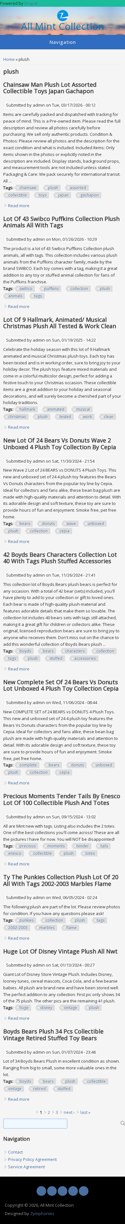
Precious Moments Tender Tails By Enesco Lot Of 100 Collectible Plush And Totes (61, 799)
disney (46, 1007)
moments (56, 846)
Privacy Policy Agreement (32, 1159)
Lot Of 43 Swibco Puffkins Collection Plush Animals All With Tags (61, 222)
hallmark (27, 409)
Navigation (62, 42)
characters (75, 651)
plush (53, 187)
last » (85, 1112)
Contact (15, 1152)
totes (90, 853)
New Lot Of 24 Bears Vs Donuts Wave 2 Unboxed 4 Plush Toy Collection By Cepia (59, 443)
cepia (65, 531)
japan (63, 195)
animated (55, 409)
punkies (27, 920)
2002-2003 (18, 927)
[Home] (62, 19)
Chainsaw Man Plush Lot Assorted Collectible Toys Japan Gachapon (49, 88)
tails (104, 846)
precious (28, 846)
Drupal (31, 3)
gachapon (89, 195)
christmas (17, 416)
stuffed (56, 658)
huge (24, 1007)
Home (9, 59)
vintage (70, 1007)
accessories (85, 658)
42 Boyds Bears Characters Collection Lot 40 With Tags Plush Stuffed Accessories (60, 558)
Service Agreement (26, 1167)
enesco (14, 853)
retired (39, 1088)
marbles (46, 927)
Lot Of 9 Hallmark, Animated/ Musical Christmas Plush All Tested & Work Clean (59, 323)
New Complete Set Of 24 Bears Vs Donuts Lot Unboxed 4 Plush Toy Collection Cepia (61, 685)
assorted (78, 187)
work (87, 416)
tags (38, 296)
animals (15, 296)
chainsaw (28, 187)
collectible (17, 195)
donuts (48, 523)
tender (83, 846)
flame (71, 927)
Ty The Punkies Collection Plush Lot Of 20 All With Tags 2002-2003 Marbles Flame (60, 880)
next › (69, 1112)
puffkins (51, 288)
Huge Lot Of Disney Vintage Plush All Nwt (60, 951)
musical (83, 409)
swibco (26, 288)
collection (79, 288)
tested (65, 416)
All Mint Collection (62, 26)
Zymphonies (42, 1213)
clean (108, 416)
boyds (25, 651)
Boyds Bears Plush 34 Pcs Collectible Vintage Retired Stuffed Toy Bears (53, 1034)
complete (28, 765)
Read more (18, 205)
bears (25, 523)
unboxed (96, 523)
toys (42, 195)
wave (71, 523)
